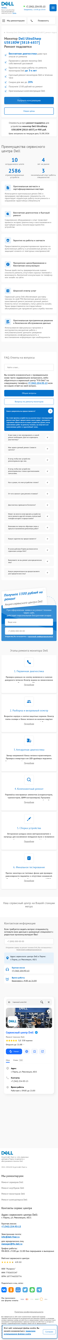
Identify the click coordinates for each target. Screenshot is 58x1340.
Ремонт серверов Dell (12, 1182)
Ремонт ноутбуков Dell (12, 1188)
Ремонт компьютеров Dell (14, 1199)
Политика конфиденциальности (28, 1312)
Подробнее (29, 685)
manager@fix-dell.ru (11, 1243)
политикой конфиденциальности (40, 636)
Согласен (49, 1331)
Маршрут (16, 1051)
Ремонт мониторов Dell (13, 1193)
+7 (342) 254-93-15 (35, 6)
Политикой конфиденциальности (29, 950)
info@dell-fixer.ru (10, 1236)
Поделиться (4, 1289)
